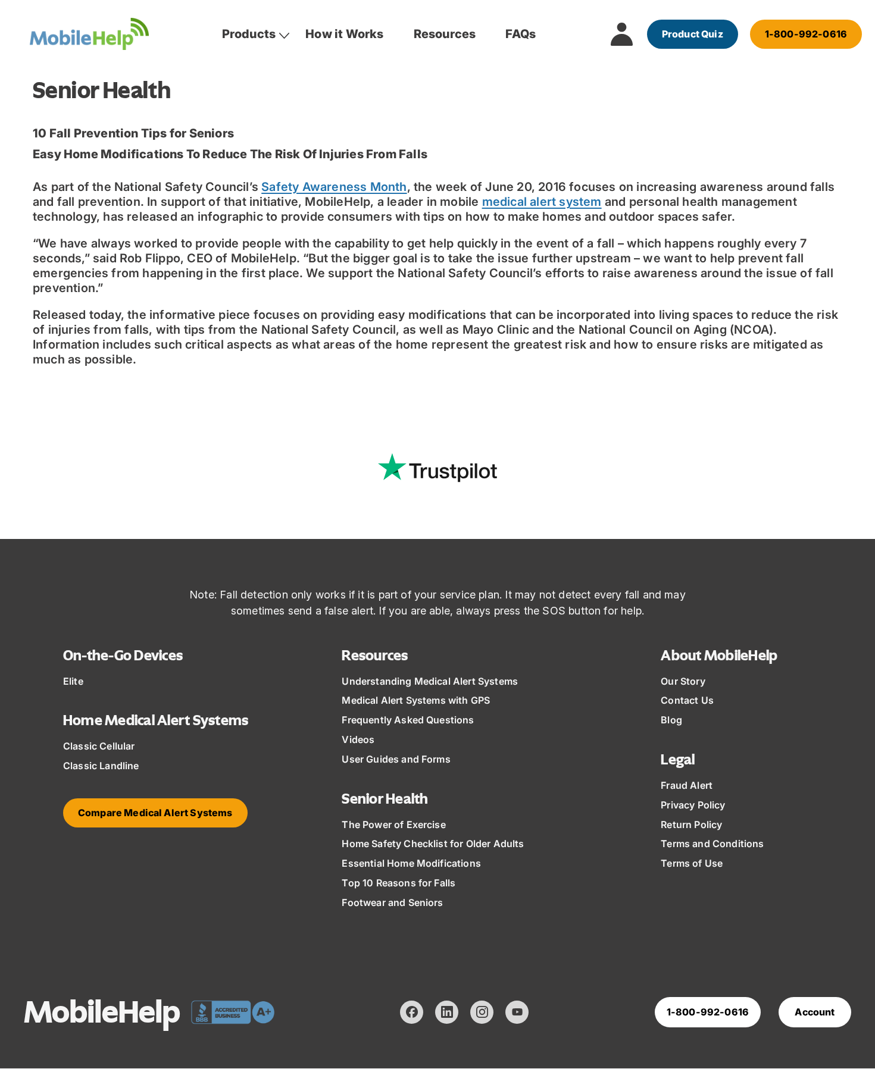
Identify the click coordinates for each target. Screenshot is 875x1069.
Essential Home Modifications (411, 863)
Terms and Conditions (712, 843)
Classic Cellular (99, 746)
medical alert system (542, 202)
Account (815, 1012)
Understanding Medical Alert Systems (430, 681)
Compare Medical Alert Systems (155, 813)
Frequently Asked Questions (408, 720)
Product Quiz (692, 34)
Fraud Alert (686, 785)
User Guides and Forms (396, 759)
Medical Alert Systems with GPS (416, 700)
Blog (671, 720)
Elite (73, 681)
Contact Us (687, 700)
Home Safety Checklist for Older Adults (433, 843)
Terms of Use (692, 863)
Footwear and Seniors (392, 902)
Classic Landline (101, 766)
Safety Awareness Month (334, 187)
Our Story (683, 681)
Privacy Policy (693, 805)
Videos (358, 739)
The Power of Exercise (393, 824)
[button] (249, 34)
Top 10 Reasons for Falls (398, 883)
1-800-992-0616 (806, 34)
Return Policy (691, 824)
